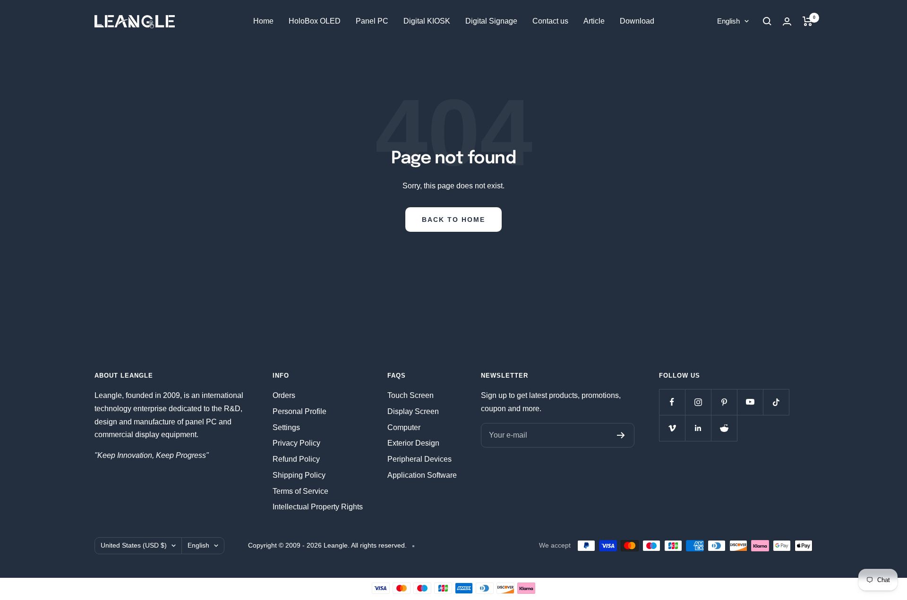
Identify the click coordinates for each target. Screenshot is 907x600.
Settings (286, 427)
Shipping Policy (299, 475)
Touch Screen (410, 395)
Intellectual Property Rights (318, 507)
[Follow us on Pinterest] (724, 402)
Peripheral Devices (419, 459)
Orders (284, 395)
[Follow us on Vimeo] (672, 428)
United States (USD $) (134, 545)
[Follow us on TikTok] (776, 402)
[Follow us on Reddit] (724, 428)
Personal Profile (299, 411)
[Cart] (808, 21)
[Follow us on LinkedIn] (698, 428)
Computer (403, 427)
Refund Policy (296, 459)
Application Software (422, 475)
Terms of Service (300, 491)
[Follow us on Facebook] (672, 402)
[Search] (767, 21)
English (728, 21)
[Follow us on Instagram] (698, 402)
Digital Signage (491, 21)
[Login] (787, 21)
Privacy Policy (296, 443)
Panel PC (372, 21)
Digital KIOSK (426, 21)
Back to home (453, 219)
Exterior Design (413, 443)
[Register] (621, 435)
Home (263, 21)
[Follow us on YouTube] (750, 402)
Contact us (550, 21)
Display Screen (413, 411)
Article (594, 21)
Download (637, 21)
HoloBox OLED (315, 21)
